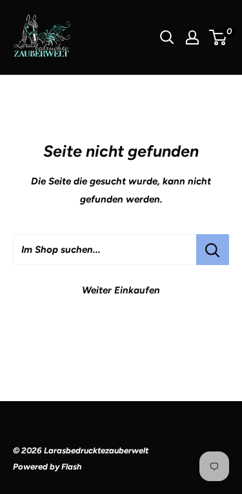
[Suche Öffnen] (167, 37)
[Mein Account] (192, 37)
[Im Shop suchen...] (212, 249)
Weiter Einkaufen (121, 290)
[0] (218, 37)
